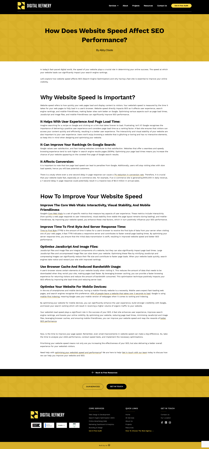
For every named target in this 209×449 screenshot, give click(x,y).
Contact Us (162, 5)
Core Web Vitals (55, 213)
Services (112, 5)
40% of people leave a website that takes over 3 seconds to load (120, 293)
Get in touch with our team (134, 352)
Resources (148, 5)
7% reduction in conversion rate (129, 175)
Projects (135, 5)
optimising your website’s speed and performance (78, 352)
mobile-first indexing (50, 296)
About (125, 5)
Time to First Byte (48, 230)
